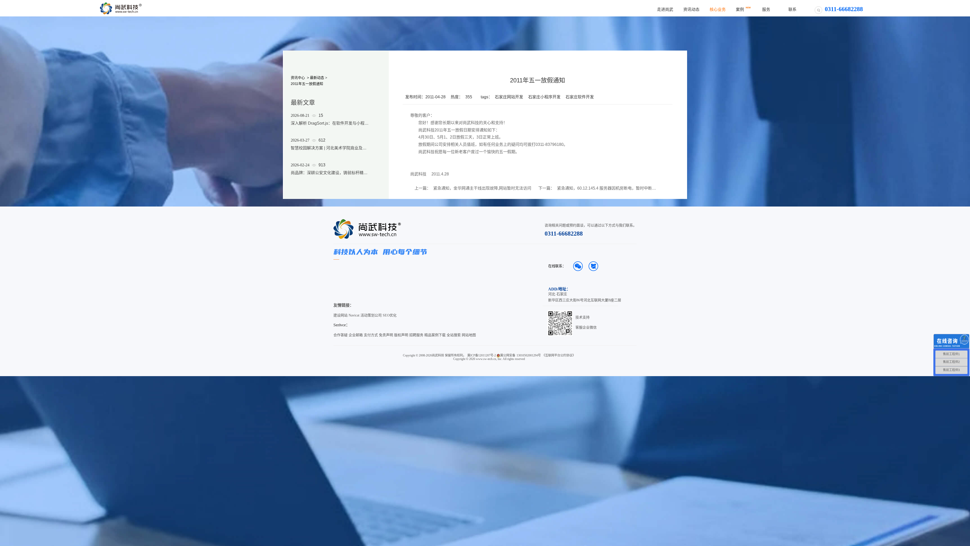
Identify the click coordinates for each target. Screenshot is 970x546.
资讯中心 (298, 78)
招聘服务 (416, 335)
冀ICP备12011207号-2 (481, 355)
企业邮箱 (356, 335)
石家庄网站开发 (509, 97)
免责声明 (386, 335)
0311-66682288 (564, 233)
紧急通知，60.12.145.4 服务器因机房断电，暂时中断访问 (607, 188)
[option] (330, 150)
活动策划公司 (371, 315)
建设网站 (340, 315)
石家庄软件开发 (580, 97)
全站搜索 (454, 335)
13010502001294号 (529, 355)
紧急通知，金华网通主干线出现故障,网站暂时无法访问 (482, 188)
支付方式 (371, 335)
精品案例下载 (435, 335)
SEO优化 (390, 315)
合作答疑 (340, 335)
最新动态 (317, 78)
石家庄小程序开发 (544, 97)
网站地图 (469, 335)
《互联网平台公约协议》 (558, 355)
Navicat (354, 315)
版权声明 (401, 335)
